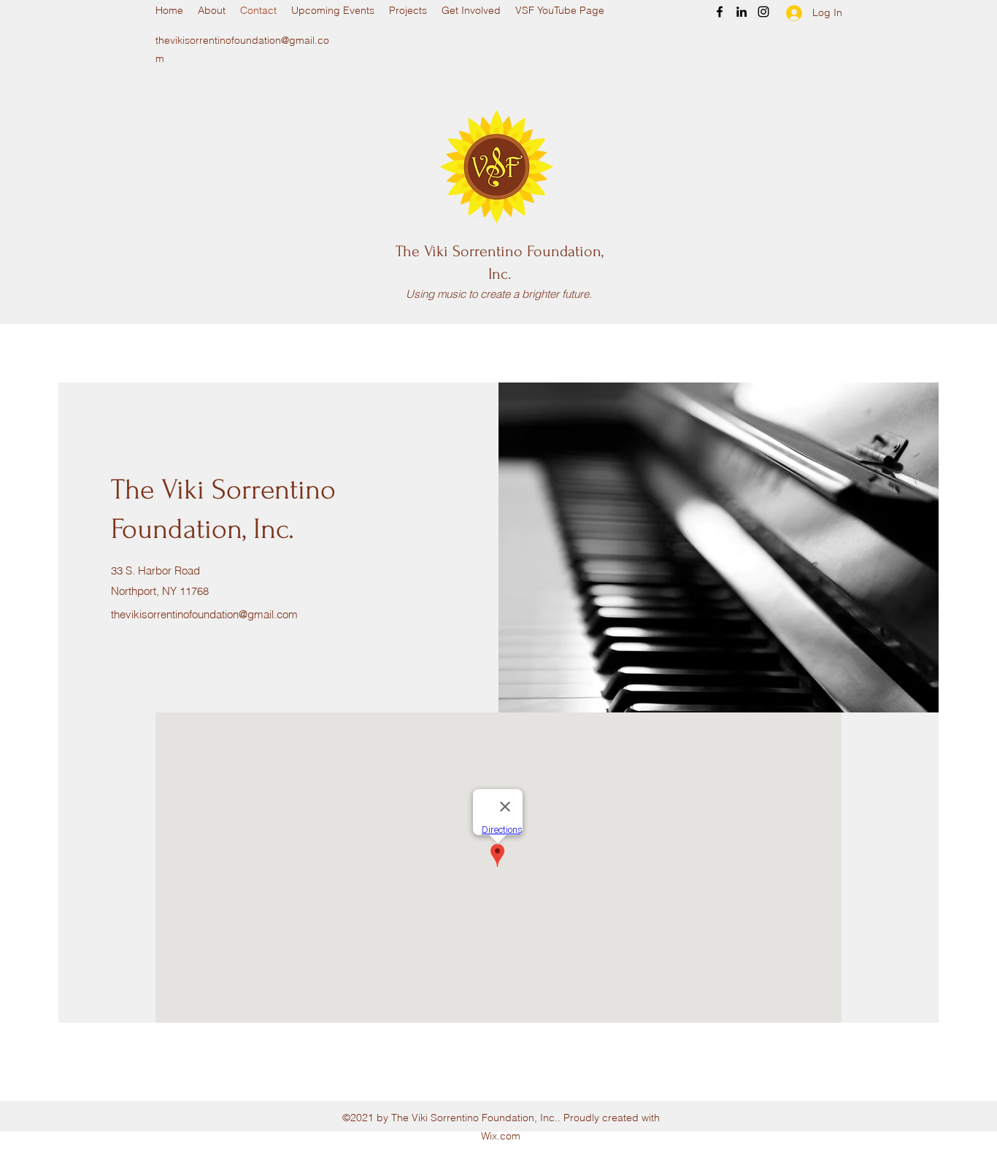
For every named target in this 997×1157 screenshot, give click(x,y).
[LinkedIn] (741, 11)
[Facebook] (719, 11)
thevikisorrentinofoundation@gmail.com (204, 614)
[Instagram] (763, 11)
